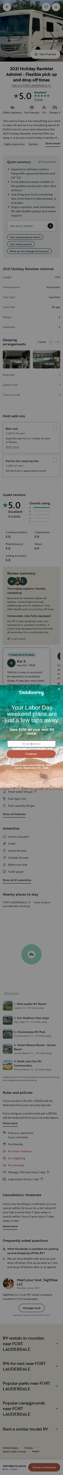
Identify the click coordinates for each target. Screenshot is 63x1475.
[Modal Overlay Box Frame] (31, 737)
